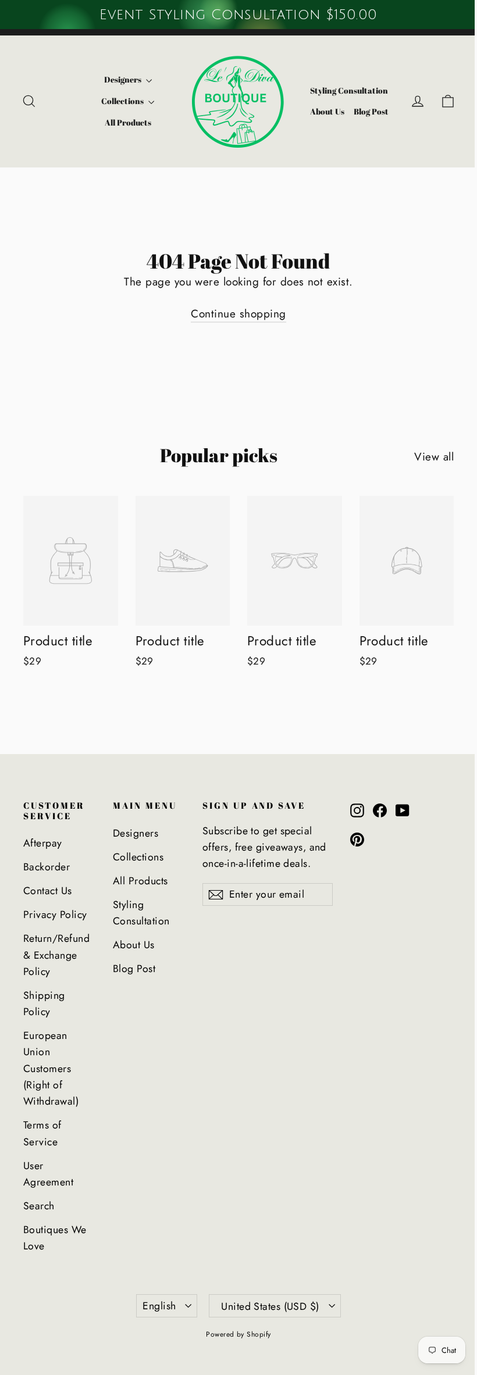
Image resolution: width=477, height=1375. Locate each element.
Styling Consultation (349, 90)
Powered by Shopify (238, 1334)
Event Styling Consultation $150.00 (238, 14)
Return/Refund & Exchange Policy (56, 955)
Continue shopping (238, 314)
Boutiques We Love (55, 1237)
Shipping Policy (44, 1003)
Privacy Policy (55, 914)
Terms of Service (42, 1133)
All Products (128, 122)
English (159, 1305)
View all (434, 457)
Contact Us (47, 890)
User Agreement (48, 1174)
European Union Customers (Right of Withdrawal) (51, 1068)
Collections (123, 100)
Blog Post (371, 111)
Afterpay (42, 843)
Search (39, 1205)
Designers (123, 79)
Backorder (46, 866)
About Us (327, 111)
